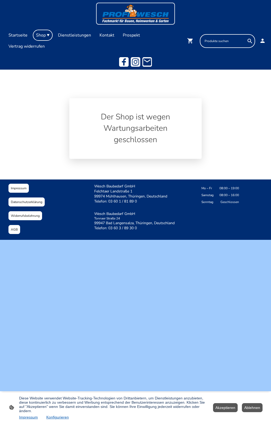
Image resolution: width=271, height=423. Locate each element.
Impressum (18, 188)
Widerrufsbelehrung (25, 216)
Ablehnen (252, 408)
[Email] (147, 62)
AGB (14, 229)
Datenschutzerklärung (26, 202)
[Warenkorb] (191, 41)
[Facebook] (124, 62)
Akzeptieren (225, 408)
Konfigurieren (57, 417)
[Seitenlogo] (135, 13)
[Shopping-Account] (262, 41)
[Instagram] (135, 62)
